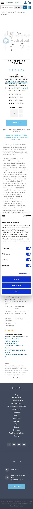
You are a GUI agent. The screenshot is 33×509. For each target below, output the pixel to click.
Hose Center (16, 412)
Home (3, 12)
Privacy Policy (7, 504)
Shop (16, 395)
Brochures (16, 430)
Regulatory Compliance (16, 433)
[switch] (28, 254)
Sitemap (16, 436)
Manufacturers (16, 397)
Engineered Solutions (16, 400)
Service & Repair (16, 403)
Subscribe (16, 421)
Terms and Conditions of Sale (16, 406)
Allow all (16, 279)
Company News (16, 418)
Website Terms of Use (23, 501)
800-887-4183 (15, 470)
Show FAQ (9, 330)
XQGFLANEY (5, 14)
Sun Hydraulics (22, 12)
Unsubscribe (18, 506)
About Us (16, 415)
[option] (16, 40)
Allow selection (16, 285)
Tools (16, 424)
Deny (16, 291)
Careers (16, 427)
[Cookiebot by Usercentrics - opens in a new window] (23, 216)
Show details (23, 273)
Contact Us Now (17, 486)
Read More (16, 378)
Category (11, 12)
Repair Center (16, 409)
